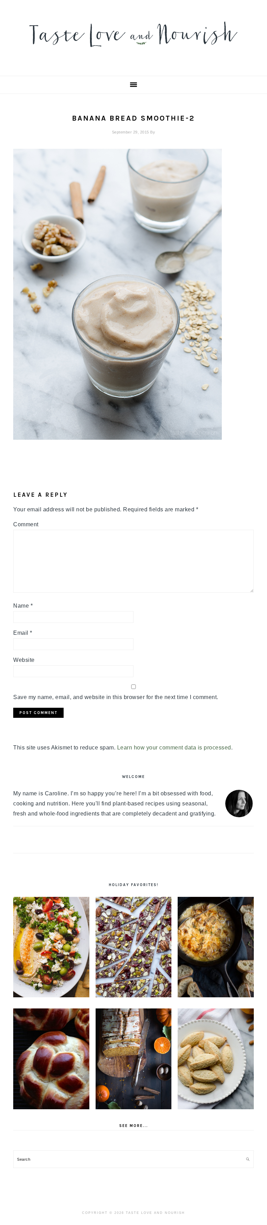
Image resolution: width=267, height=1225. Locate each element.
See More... (133, 1125)
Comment (26, 524)
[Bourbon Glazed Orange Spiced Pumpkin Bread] (134, 1058)
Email (22, 633)
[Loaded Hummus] (51, 947)
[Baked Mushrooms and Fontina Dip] (216, 947)
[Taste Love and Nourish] (133, 51)
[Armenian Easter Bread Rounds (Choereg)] (51, 1058)
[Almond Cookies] (216, 1058)
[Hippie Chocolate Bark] (134, 947)
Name (23, 606)
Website (24, 660)
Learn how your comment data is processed (174, 748)
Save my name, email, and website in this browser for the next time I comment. (115, 697)
